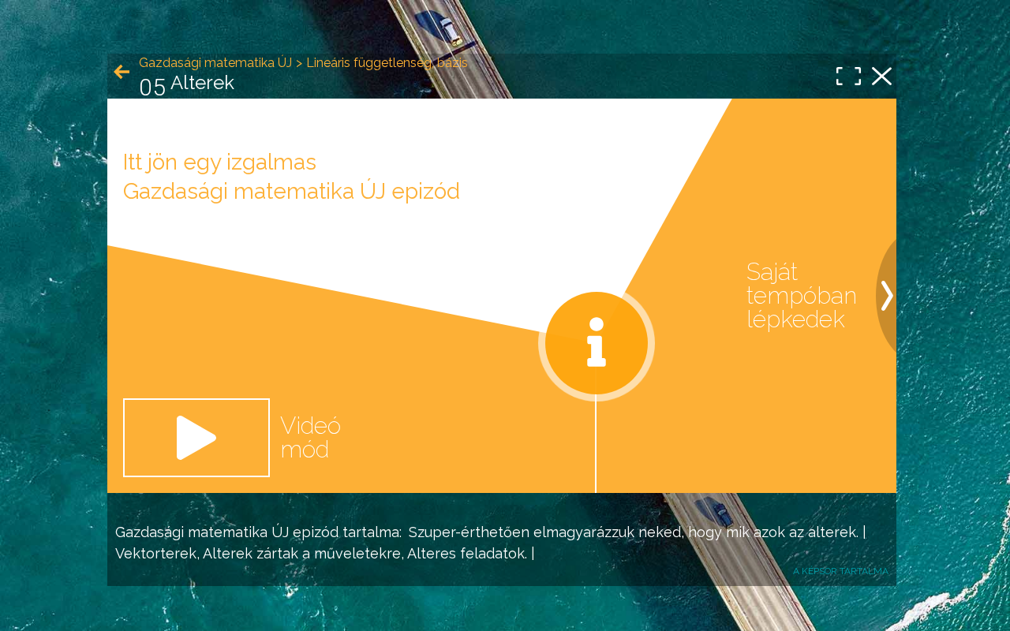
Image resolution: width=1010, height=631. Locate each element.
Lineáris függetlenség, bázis (387, 62)
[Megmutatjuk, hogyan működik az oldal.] (596, 343)
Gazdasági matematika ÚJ (202, 532)
